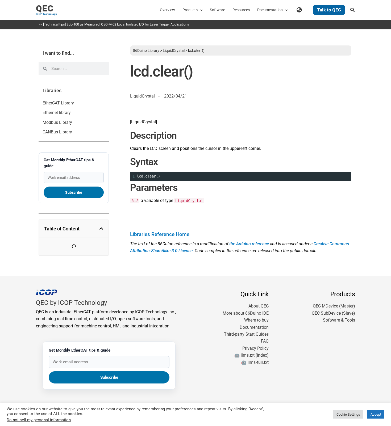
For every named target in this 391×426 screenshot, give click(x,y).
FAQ (265, 341)
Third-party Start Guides (246, 334)
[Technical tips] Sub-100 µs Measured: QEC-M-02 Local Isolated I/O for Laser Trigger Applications (116, 24)
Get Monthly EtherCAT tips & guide (69, 163)
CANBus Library (57, 131)
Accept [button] (376, 414)
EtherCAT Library (58, 103)
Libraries (52, 90)
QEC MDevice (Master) (334, 306)
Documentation (254, 327)
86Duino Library (146, 50)
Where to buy (256, 320)
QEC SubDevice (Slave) (333, 313)
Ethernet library (57, 112)
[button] (200, 10)
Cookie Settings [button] (348, 414)
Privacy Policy (255, 348)
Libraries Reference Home (159, 234)
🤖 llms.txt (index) (251, 355)
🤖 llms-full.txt (255, 362)
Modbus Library (57, 122)
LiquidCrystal (174, 50)
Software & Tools (339, 320)
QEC (45, 8)
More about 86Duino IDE (246, 313)
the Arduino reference (249, 243)
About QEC (258, 306)
